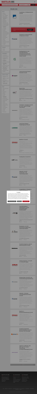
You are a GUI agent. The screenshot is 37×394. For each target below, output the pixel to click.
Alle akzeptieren (26, 201)
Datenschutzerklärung (24, 198)
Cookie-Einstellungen (12, 201)
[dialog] (18, 197)
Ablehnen (19, 201)
